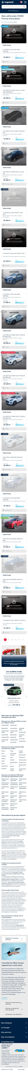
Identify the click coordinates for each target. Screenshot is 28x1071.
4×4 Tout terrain (9, 835)
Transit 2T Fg (22, 757)
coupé (7, 837)
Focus (3, 763)
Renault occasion (6, 879)
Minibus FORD (22, 732)
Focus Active (5, 766)
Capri (3, 753)
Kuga (11, 757)
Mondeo (12, 759)
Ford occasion (15, 872)
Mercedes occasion (19, 882)
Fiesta (3, 761)
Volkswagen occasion (7, 883)
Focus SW (4, 768)
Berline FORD (13, 734)
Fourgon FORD (5, 737)
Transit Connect (22, 759)
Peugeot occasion (14, 879)
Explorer (3, 758)
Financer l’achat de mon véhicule (13, 1003)
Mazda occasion (17, 873)
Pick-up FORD (13, 728)
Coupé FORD (13, 742)
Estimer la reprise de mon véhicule (12, 1009)
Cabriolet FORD (14, 739)
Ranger (12, 766)
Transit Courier (22, 762)
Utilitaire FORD (5, 725)
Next (26, 696)
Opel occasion (9, 873)
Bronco (3, 750)
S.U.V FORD (21, 738)
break (18, 835)
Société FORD (22, 741)
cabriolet (4, 837)
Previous (2, 696)
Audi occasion (11, 882)
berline (14, 835)
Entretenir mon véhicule (13, 1014)
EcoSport (4, 755)
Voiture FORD (13, 725)
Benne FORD (5, 728)
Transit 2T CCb (22, 754)
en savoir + (5, 997)
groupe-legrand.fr (19, 925)
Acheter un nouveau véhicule (12, 938)
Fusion (11, 750)
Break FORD (13, 737)
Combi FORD (5, 734)
